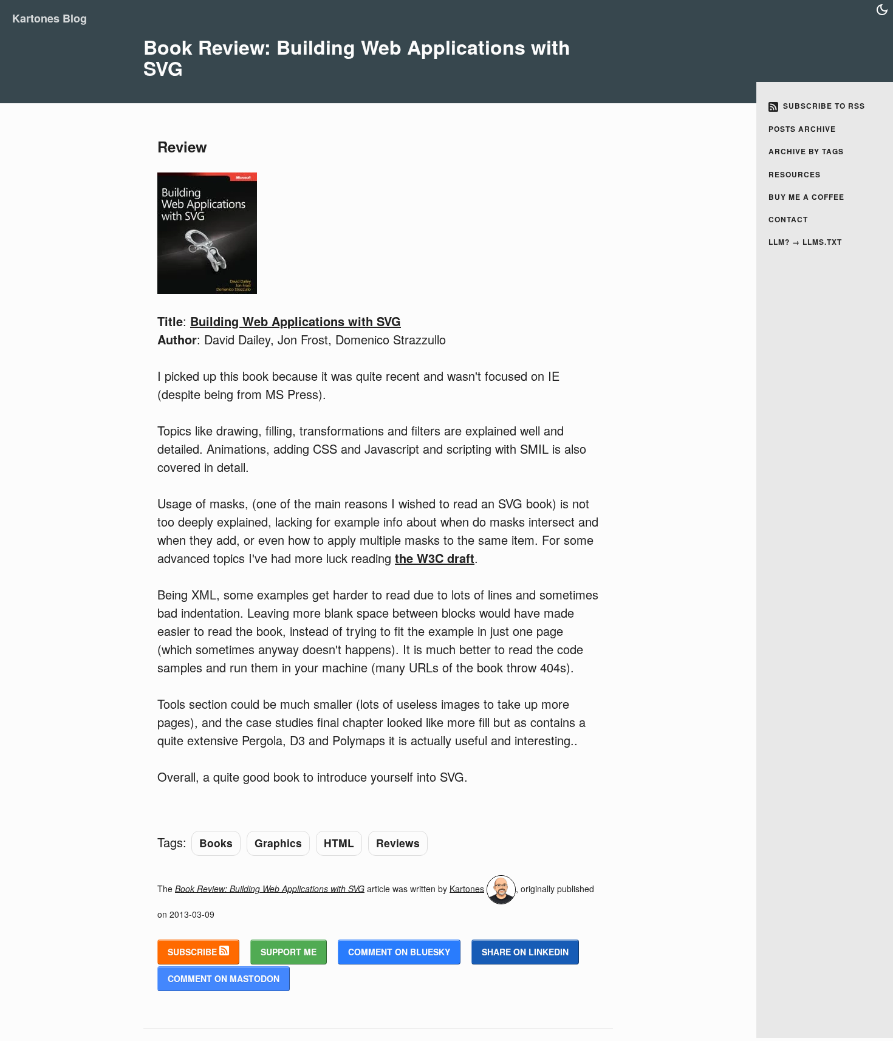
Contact (788, 219)
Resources (794, 174)
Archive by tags (806, 151)
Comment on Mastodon (223, 978)
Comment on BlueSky (399, 952)
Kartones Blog (49, 18)
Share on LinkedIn (525, 952)
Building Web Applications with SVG (295, 321)
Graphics (278, 842)
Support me (288, 952)
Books (216, 842)
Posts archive (802, 128)
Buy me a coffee (806, 196)
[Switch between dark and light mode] (882, 9)
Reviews (398, 842)
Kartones (467, 888)
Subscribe (193, 952)
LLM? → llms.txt (805, 241)
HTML (339, 842)
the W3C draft (434, 558)
